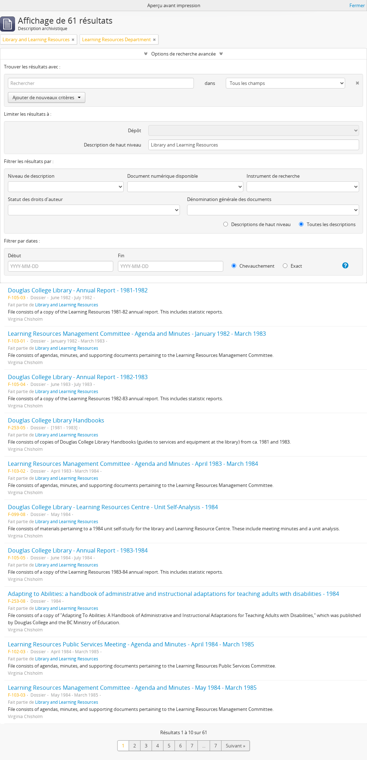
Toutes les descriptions (331, 224)
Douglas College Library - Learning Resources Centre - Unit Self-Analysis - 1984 (113, 507)
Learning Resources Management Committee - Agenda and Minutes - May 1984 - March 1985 (132, 688)
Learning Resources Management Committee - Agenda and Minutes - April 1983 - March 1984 (133, 464)
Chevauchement (256, 266)
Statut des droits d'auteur (35, 199)
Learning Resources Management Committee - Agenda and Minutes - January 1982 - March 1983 (137, 334)
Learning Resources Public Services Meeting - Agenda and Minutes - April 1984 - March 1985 (131, 644)
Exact (296, 266)
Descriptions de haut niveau (260, 224)
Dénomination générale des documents (229, 199)
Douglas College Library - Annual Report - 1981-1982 (78, 290)
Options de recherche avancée (183, 54)
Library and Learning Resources (66, 304)
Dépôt (134, 130)
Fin (121, 255)
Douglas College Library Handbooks (56, 420)
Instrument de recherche (273, 176)
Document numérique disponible (162, 176)
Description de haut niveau (112, 145)
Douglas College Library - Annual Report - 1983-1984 (78, 550)
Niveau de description (31, 176)
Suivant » (235, 745)
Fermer (357, 5)
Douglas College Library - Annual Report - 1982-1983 (78, 377)
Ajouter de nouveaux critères (43, 97)
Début (14, 255)
